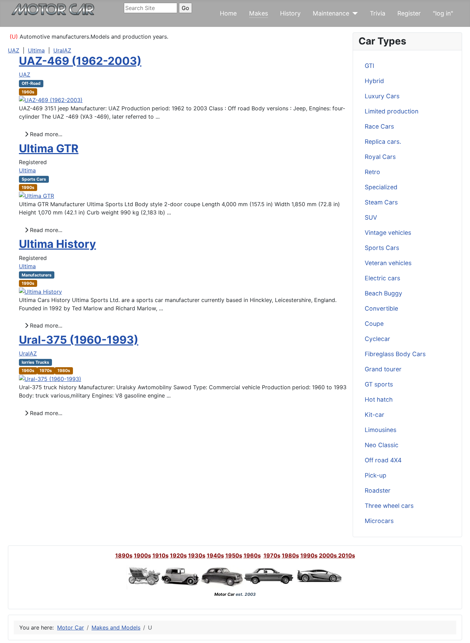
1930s (196, 555)
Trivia (377, 13)
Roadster (378, 490)
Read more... (45, 134)
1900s (142, 555)
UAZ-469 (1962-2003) (80, 61)
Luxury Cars (382, 96)
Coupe (374, 323)
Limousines (380, 429)
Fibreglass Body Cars (395, 354)
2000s (328, 555)
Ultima (36, 50)
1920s (178, 555)
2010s (346, 555)
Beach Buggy (383, 293)
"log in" (443, 13)
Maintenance (331, 13)
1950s (233, 555)
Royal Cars (380, 156)
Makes (258, 13)
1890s (123, 555)
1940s (215, 555)
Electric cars (382, 278)
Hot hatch (379, 399)
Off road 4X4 (383, 460)
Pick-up (375, 475)
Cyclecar (377, 338)
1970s (272, 555)
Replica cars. (383, 141)
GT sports (379, 384)
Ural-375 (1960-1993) (78, 339)
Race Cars (379, 126)
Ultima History (57, 244)
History (290, 13)
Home (228, 13)
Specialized (381, 187)
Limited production (391, 111)
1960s (252, 555)
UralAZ (62, 50)
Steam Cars (381, 202)
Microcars (379, 520)
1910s (160, 555)
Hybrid (374, 80)
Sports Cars (382, 247)
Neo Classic (381, 445)
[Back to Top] (457, 630)
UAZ (13, 50)
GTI (369, 65)
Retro (372, 171)
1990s (309, 555)
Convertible (381, 308)
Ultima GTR (48, 148)
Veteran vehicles (388, 263)
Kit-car (374, 414)
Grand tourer (383, 369)
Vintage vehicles (388, 232)
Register (409, 13)
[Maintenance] (353, 13)
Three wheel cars (389, 505)
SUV (371, 217)
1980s (290, 555)
